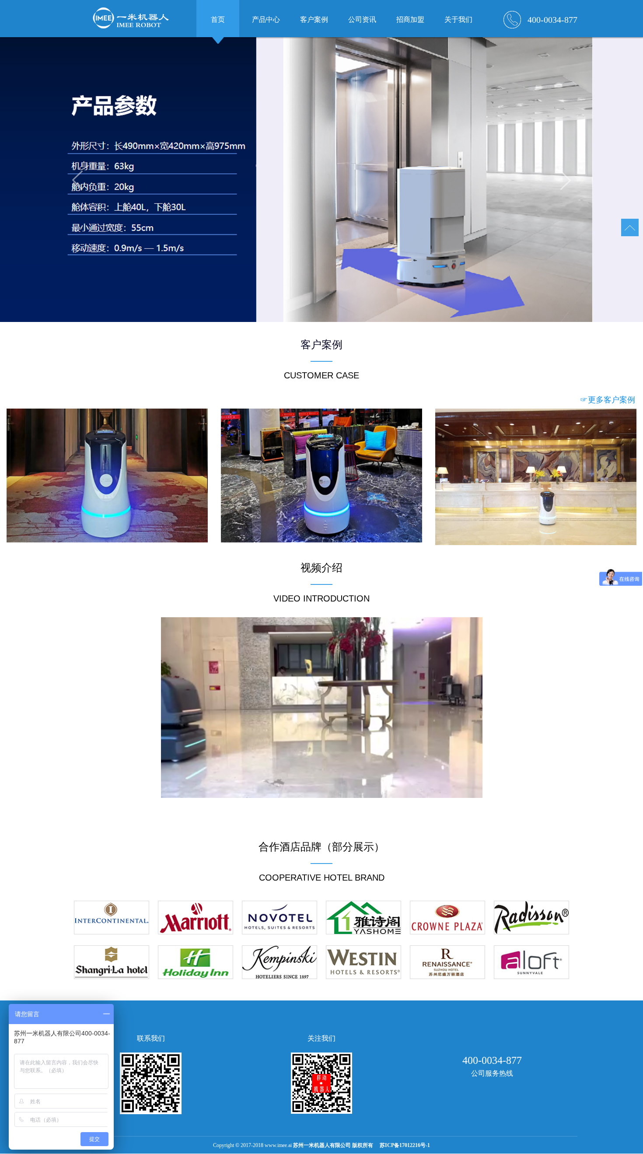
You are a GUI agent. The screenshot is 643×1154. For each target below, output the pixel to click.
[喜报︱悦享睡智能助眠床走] (535, 477)
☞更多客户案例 (607, 399)
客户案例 (314, 19)
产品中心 (266, 19)
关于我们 (458, 19)
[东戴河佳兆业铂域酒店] (107, 476)
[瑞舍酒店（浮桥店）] (321, 476)
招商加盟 (410, 19)
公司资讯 (362, 19)
